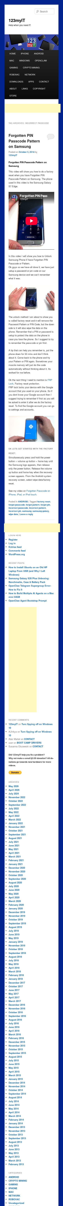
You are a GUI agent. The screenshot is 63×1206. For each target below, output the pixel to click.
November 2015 (17, 1045)
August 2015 (15, 1056)
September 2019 (17, 923)
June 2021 (14, 845)
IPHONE (25, 53)
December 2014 (17, 1082)
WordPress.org (17, 554)
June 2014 (14, 1105)
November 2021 (17, 827)
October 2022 (16, 801)
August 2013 (15, 1142)
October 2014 (16, 1090)
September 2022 (17, 804)
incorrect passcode (18, 507)
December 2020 (17, 867)
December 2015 (17, 1042)
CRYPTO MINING (31, 67)
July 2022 (14, 808)
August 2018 (15, 956)
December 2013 (17, 1127)
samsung (26, 511)
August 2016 (15, 1019)
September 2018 (17, 953)
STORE (13, 95)
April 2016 (14, 1030)
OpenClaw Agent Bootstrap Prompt (28, 600)
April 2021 (14, 852)
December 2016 (17, 1004)
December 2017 (17, 982)
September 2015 (17, 1053)
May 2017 (14, 993)
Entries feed (15, 547)
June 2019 (14, 934)
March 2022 (15, 819)
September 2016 (17, 1016)
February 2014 (16, 1119)
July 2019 (14, 930)
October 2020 (16, 875)
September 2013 (17, 1138)
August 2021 (15, 838)
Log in (12, 543)
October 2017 (16, 986)
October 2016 (16, 1012)
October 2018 (16, 949)
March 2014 (15, 1116)
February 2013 (16, 1164)
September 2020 (17, 878)
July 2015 (14, 1060)
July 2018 (14, 960)
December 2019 (17, 912)
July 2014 (14, 1101)
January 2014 (16, 1123)
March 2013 (15, 1160)
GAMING (13, 67)
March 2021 (15, 856)
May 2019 (14, 938)
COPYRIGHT (39, 88)
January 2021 (16, 864)
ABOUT (13, 88)
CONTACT (44, 81)
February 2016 (16, 1038)
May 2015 (14, 1067)
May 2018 (14, 964)
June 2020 (14, 889)
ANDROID (39, 53)
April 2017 (14, 997)
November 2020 (17, 871)
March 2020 (15, 901)
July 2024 (14, 793)
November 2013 (17, 1130)
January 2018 (16, 978)
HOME (12, 53)
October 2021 (16, 830)
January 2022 (16, 823)
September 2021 (17, 834)
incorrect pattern (37, 507)
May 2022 (14, 812)
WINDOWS (24, 60)
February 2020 (16, 904)
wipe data (13, 514)
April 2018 (14, 967)
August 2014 (15, 1097)
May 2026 (14, 786)
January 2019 (16, 941)
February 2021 (16, 860)
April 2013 (14, 1156)
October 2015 (16, 1049)
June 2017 (14, 990)
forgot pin (45, 504)
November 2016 (17, 1008)
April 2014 (14, 1112)
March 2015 (15, 1075)
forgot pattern (33, 504)
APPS (31, 81)
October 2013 (16, 1134)
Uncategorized (16, 1203)
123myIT (17, 20)
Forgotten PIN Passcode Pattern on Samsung (24, 141)
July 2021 (14, 841)
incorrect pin (15, 511)
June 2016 (14, 1027)
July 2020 (14, 886)
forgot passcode (17, 504)
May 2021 (14, 849)
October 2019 (16, 919)
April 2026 (14, 789)
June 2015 (14, 1064)
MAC (11, 60)
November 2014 (17, 1086)
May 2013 (14, 1153)
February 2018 (16, 975)
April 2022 (14, 815)
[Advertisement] (33, 108)
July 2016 (14, 1023)
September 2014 (17, 1093)
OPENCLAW (41, 60)
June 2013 (14, 1149)
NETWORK (30, 74)
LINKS (25, 88)
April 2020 (14, 897)
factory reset (43, 501)
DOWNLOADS (16, 81)
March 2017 (15, 1001)
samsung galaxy (41, 511)
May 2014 (14, 1108)
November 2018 (17, 945)
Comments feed (17, 550)
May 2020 (14, 893)
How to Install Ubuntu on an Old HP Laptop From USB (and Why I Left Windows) (28, 571)
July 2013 (14, 1145)
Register (13, 539)
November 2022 (17, 797)
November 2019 (17, 915)
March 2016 (15, 1034)
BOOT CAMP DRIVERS (29, 742)
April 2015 (14, 1071)
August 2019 (15, 927)
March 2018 (15, 971)
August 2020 (15, 882)
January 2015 (16, 1079)
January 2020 (16, 908)
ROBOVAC (14, 74)
